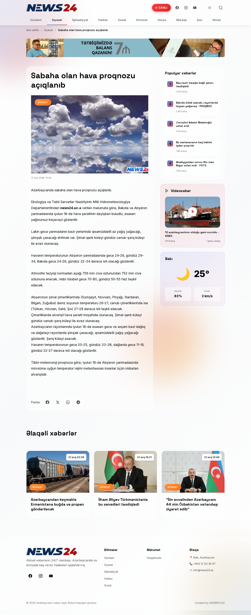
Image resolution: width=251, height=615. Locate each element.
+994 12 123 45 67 (204, 563)
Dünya (162, 20)
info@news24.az (203, 569)
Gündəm (36, 20)
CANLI (163, 7)
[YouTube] (194, 7)
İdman (216, 20)
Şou (199, 20)
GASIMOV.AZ (217, 602)
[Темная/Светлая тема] (210, 8)
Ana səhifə (32, 30)
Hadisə (103, 20)
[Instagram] (186, 7)
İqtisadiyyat (80, 20)
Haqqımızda (154, 557)
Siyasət (57, 20)
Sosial (122, 20)
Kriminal (141, 20)
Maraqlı (181, 20)
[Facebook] (177, 7)
